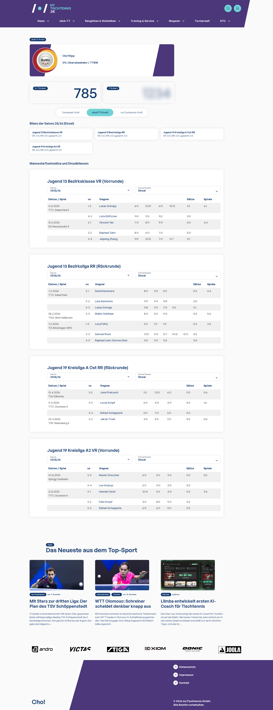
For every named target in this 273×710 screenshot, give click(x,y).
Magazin (174, 21)
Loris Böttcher (108, 216)
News (41, 21)
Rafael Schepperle (111, 413)
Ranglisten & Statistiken (100, 21)
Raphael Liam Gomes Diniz (111, 340)
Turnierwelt (202, 21)
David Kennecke (104, 291)
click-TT (64, 21)
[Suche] (228, 8)
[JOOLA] (229, 649)
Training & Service (142, 21)
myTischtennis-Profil (131, 112)
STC (223, 21)
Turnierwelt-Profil (70, 112)
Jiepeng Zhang (108, 239)
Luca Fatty (101, 324)
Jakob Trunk (107, 419)
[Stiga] (117, 649)
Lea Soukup (106, 485)
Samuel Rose (103, 334)
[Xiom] (155, 649)
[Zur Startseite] (51, 8)
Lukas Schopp (107, 206)
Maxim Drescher (109, 475)
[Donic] (192, 649)
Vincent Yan (106, 222)
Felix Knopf (105, 501)
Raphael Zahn (107, 232)
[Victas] (80, 649)
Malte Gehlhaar (104, 313)
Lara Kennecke (104, 301)
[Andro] (43, 649)
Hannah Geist (107, 491)
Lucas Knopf (107, 402)
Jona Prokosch (109, 392)
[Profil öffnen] (237, 8)
